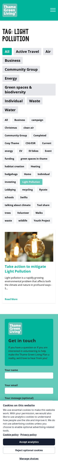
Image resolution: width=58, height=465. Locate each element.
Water (10, 109)
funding (9, 158)
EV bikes (33, 151)
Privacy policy (28, 434)
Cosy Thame (12, 143)
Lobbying (10, 189)
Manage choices (29, 458)
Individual (14, 100)
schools (9, 197)
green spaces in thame (34, 158)
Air (48, 51)
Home (27, 174)
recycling (27, 189)
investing (10, 182)
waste (8, 220)
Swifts (24, 197)
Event (48, 151)
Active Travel (27, 51)
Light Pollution (31, 182)
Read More (11, 299)
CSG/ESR (31, 143)
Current (46, 143)
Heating (35, 166)
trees (8, 212)
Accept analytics (29, 442)
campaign (37, 120)
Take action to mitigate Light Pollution (25, 269)
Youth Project (42, 220)
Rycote (43, 189)
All (7, 51)
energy (9, 151)
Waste (34, 100)
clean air (28, 127)
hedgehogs (11, 174)
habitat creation (14, 166)
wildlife (22, 220)
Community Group (21, 69)
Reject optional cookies (29, 450)
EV (20, 151)
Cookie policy (11, 434)
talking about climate (17, 205)
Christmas (11, 127)
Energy (11, 78)
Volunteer (23, 212)
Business (12, 60)
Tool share (43, 205)
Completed (39, 135)
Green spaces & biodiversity (18, 89)
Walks (39, 212)
